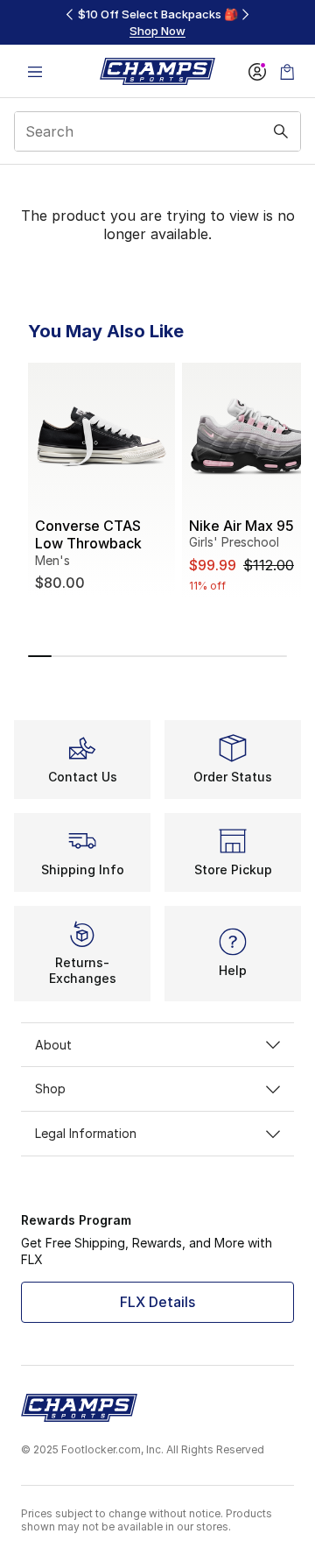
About (53, 1044)
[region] (158, 22)
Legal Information (85, 1133)
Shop (50, 1088)
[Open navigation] (35, 71)
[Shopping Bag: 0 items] (287, 71)
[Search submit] (281, 131)
